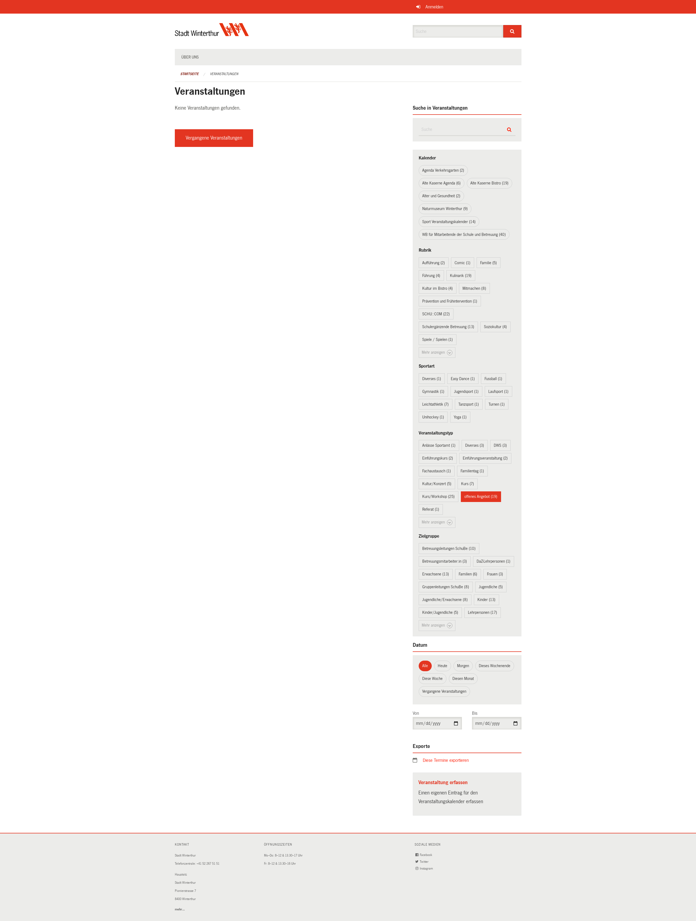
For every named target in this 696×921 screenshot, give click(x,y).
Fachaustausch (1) (436, 471)
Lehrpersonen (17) (482, 612)
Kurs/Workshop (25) (438, 496)
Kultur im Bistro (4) (437, 288)
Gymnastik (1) (433, 391)
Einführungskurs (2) (437, 458)
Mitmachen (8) (474, 288)
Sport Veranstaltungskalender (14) (449, 222)
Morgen (463, 666)
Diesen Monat (463, 678)
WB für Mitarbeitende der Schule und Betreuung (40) (464, 234)
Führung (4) (431, 275)
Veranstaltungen (224, 74)
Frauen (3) (495, 574)
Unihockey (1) (433, 417)
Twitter (424, 862)
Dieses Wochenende (494, 666)
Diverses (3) (474, 445)
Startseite (189, 74)
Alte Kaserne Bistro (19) (489, 183)
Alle (425, 666)
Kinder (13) (486, 599)
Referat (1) (430, 509)
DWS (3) (500, 445)
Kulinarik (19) (460, 275)
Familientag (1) (472, 471)
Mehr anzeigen (434, 352)
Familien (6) (468, 574)
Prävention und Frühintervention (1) (449, 301)
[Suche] (512, 31)
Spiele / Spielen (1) (437, 339)
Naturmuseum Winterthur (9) (445, 209)
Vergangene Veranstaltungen (214, 138)
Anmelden (434, 7)
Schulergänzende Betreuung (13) (448, 327)
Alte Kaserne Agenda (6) (441, 183)
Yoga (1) (460, 417)
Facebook (426, 855)
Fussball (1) (493, 379)
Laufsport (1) (498, 391)
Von (416, 713)
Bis (474, 713)
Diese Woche (432, 678)
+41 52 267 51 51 (208, 863)
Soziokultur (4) (495, 327)
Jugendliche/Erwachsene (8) (445, 599)
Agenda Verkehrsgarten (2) (443, 170)
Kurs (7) (467, 484)
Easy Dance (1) (463, 379)
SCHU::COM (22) (436, 314)
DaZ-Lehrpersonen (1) (493, 561)
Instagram (426, 868)
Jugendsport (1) (466, 391)
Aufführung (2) (433, 263)
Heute (442, 666)
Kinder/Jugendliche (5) (440, 612)
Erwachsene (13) (435, 574)
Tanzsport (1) (468, 404)
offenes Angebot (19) (480, 496)
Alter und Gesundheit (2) (441, 196)
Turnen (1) (497, 404)
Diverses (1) (431, 379)
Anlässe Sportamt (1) (438, 445)
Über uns (190, 57)
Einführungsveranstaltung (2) (485, 458)
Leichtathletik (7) (435, 404)
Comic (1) (462, 263)
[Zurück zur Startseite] (212, 34)
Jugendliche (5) (491, 587)
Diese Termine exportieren (446, 760)
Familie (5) (488, 263)
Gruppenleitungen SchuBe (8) (445, 587)
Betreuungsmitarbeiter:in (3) (444, 561)
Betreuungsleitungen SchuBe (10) (449, 548)
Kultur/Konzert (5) (436, 484)
